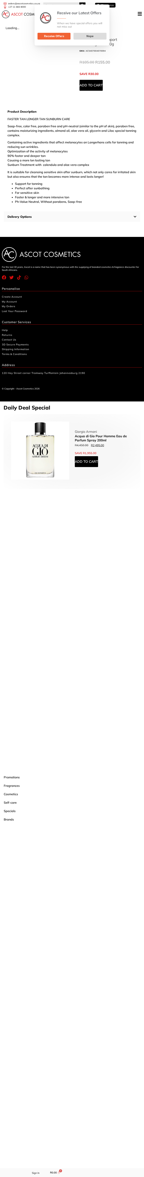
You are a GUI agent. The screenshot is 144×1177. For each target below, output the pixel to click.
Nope (90, 36)
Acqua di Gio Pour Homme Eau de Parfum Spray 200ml (101, 438)
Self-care (10, 802)
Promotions (12, 777)
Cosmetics (11, 794)
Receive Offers (54, 36)
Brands (9, 819)
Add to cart (91, 85)
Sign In (36, 1172)
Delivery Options (20, 217)
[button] (72, 216)
